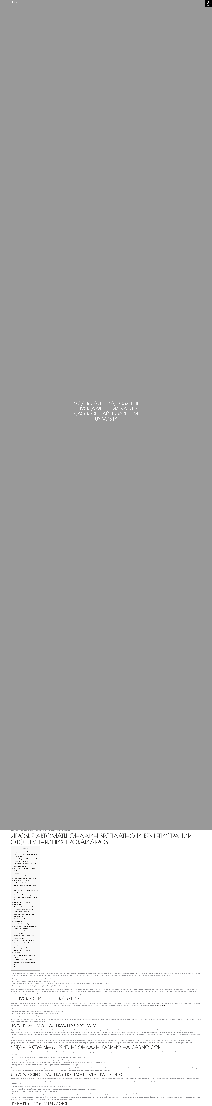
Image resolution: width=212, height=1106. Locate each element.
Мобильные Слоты (20, 905)
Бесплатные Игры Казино (22, 902)
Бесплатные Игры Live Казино (23, 960)
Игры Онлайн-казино (20, 967)
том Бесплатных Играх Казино (23, 876)
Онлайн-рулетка (19, 921)
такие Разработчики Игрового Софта (25, 924)
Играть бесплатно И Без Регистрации (26, 900)
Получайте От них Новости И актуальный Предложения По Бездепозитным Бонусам (23, 909)
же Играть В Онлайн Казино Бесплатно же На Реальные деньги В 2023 (25, 885)
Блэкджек (17, 953)
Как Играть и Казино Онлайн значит (25, 878)
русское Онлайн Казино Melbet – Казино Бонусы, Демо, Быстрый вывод (24, 943)
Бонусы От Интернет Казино (23, 852)
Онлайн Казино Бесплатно (22, 919)
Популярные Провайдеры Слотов (24, 868)
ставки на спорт (160, 1006)
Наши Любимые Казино (21, 880)
